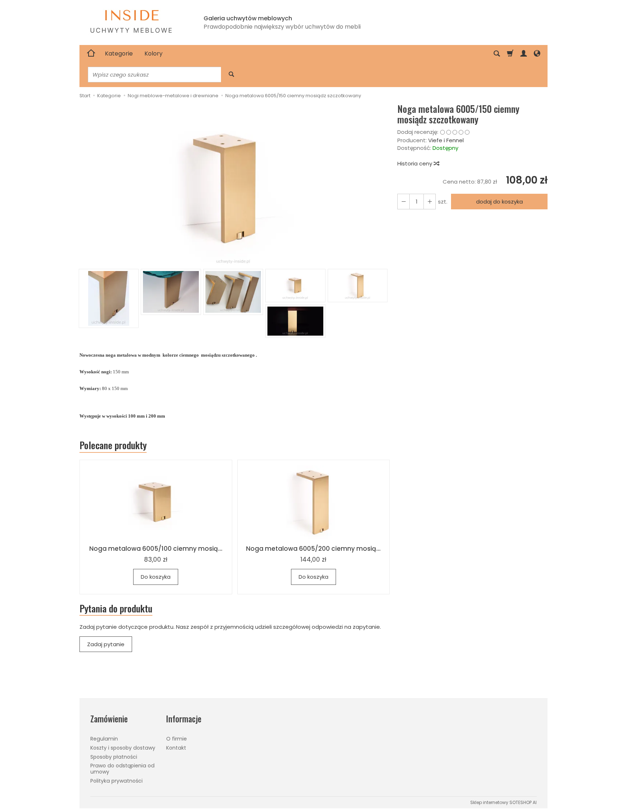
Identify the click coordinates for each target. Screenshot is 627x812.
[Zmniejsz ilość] (429, 201)
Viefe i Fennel (446, 140)
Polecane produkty (113, 445)
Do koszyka (156, 577)
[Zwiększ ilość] (403, 201)
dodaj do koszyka (499, 201)
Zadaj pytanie (105, 644)
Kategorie (119, 53)
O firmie (176, 738)
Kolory (153, 53)
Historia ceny (415, 163)
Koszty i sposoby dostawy (122, 747)
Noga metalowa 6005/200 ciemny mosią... (313, 548)
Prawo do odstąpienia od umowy (122, 768)
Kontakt (176, 747)
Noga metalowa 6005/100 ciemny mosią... (155, 548)
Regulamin (104, 738)
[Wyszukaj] (231, 74)
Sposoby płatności (113, 756)
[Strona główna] (91, 53)
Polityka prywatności (116, 780)
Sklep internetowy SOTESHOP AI (503, 802)
